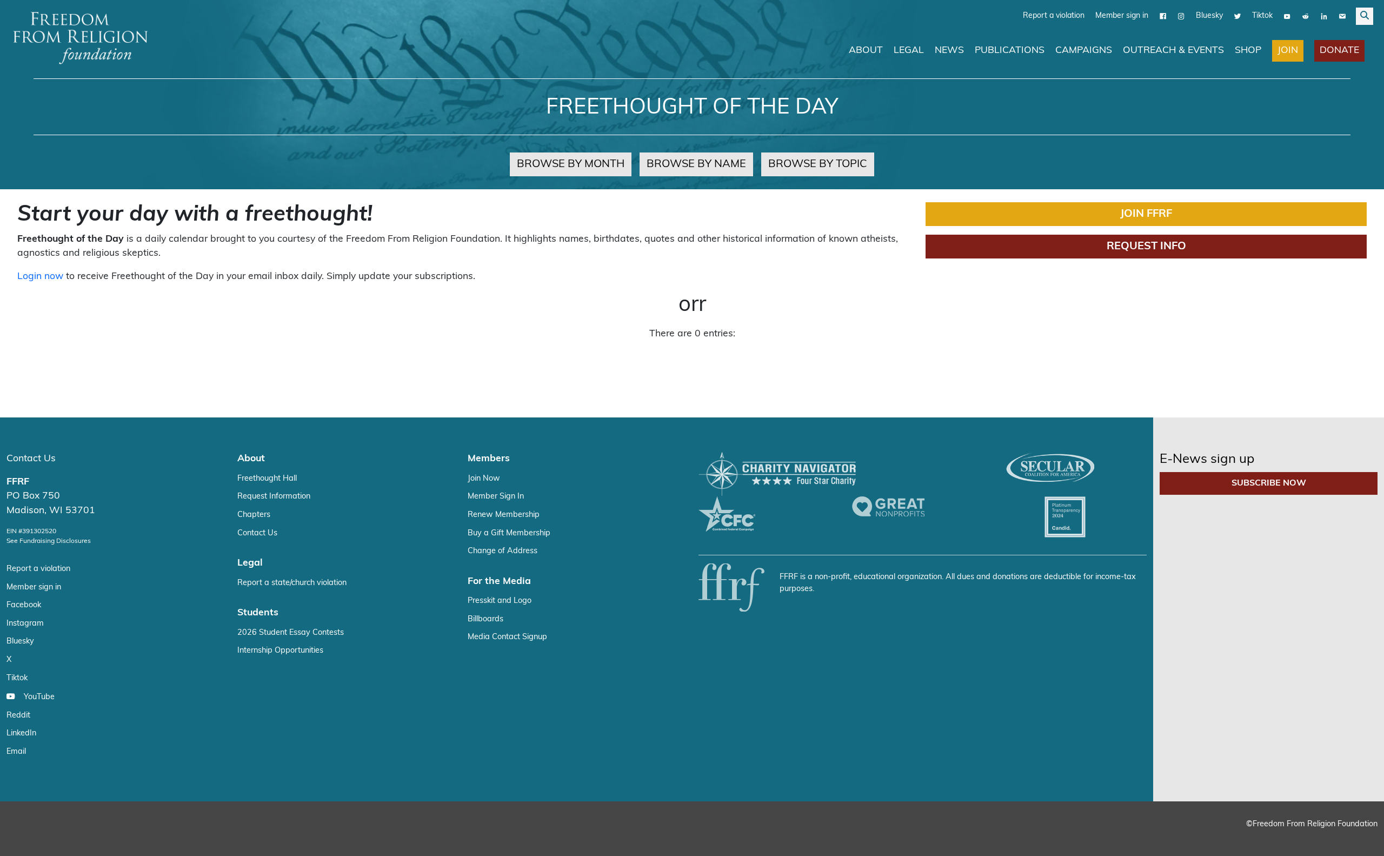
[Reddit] (1305, 15)
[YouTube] (1287, 15)
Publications (1009, 50)
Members (489, 458)
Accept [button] (1353, 837)
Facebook (23, 605)
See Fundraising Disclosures (48, 541)
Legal (909, 50)
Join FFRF (1146, 213)
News (949, 50)
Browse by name (696, 163)
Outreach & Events (1173, 50)
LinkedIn (21, 733)
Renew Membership (504, 514)
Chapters (253, 514)
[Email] (1342, 15)
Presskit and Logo (499, 600)
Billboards (485, 619)
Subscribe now (1269, 483)
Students (257, 612)
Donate (1339, 50)
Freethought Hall (267, 478)
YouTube (39, 697)
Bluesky (1209, 15)
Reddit (18, 715)
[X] (1237, 15)
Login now (40, 276)
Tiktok (1262, 15)
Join (1287, 50)
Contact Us (31, 458)
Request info (1146, 246)
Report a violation (1053, 15)
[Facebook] (1163, 15)
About (866, 50)
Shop (1248, 50)
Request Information (273, 496)
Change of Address (502, 551)
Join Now (484, 478)
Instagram (25, 623)
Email (16, 751)
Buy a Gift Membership (509, 533)
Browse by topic (817, 163)
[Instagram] (1181, 15)
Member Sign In (496, 496)
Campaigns (1083, 50)
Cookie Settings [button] (1296, 837)
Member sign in (1121, 15)
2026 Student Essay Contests (290, 632)
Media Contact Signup (507, 637)
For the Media (499, 581)
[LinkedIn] (1324, 15)
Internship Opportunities (280, 650)
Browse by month (570, 163)
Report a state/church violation (292, 583)
